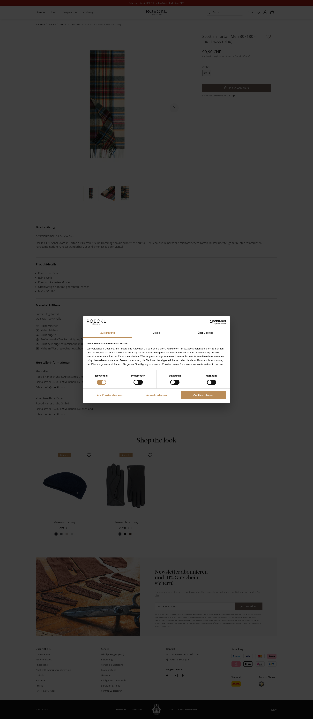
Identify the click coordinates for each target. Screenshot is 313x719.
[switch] (138, 382)
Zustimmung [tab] (107, 332)
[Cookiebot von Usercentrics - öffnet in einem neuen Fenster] (212, 322)
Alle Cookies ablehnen (109, 395)
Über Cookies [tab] (205, 332)
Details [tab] (157, 332)
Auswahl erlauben (156, 395)
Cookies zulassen (203, 395)
